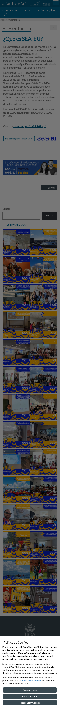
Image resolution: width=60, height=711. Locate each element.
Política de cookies (32, 680)
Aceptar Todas (30, 690)
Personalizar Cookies (30, 702)
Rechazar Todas (30, 696)
